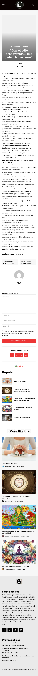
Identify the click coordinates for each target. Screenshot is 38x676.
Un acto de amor (26, 263)
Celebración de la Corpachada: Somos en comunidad (24, 399)
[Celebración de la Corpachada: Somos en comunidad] (7, 399)
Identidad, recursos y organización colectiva (22, 390)
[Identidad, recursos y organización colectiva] (7, 390)
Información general (9, 645)
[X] (17, 355)
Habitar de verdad (20, 381)
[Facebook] (12, 355)
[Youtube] (21, 630)
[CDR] (19, 275)
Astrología (6, 653)
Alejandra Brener (10, 569)
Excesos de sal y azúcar (22, 418)
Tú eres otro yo (8, 263)
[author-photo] (3, 466)
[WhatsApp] (26, 355)
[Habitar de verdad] (7, 381)
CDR (20, 64)
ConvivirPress (9, 501)
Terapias (5, 660)
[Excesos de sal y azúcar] (7, 417)
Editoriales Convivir (19, 46)
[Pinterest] (21, 355)
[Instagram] (9, 630)
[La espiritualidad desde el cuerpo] (7, 408)
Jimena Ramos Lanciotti (12, 536)
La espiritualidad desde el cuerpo (15, 566)
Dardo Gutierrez (10, 466)
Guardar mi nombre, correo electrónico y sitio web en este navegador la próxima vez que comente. (18, 333)
